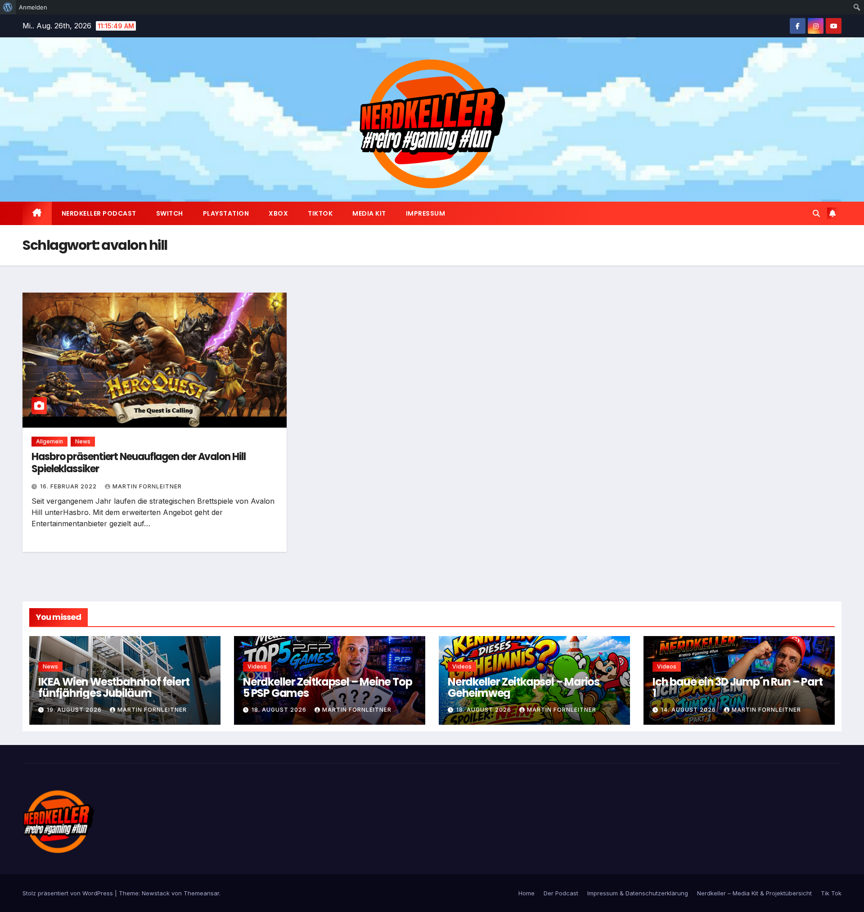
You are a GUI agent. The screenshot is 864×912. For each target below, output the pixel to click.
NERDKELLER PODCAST (99, 213)
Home (526, 893)
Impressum (426, 213)
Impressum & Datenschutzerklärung (637, 893)
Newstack (156, 893)
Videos (257, 666)
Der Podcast (561, 893)
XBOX (278, 213)
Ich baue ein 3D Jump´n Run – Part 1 (737, 687)
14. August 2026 (689, 709)
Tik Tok (831, 893)
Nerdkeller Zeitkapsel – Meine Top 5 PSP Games (327, 687)
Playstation (226, 213)
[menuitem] (8, 7)
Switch (169, 213)
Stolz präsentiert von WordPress (68, 893)
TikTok (320, 213)
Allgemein (49, 441)
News (82, 441)
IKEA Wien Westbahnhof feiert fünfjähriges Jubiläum (113, 687)
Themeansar (201, 893)
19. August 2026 (75, 709)
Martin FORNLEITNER (147, 486)
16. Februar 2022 (69, 486)
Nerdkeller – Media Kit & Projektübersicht (754, 893)
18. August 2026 (280, 709)
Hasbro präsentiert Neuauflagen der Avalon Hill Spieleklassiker (138, 462)
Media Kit (369, 213)
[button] (816, 213)
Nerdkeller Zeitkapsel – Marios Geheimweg (523, 687)
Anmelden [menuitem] (33, 7)
